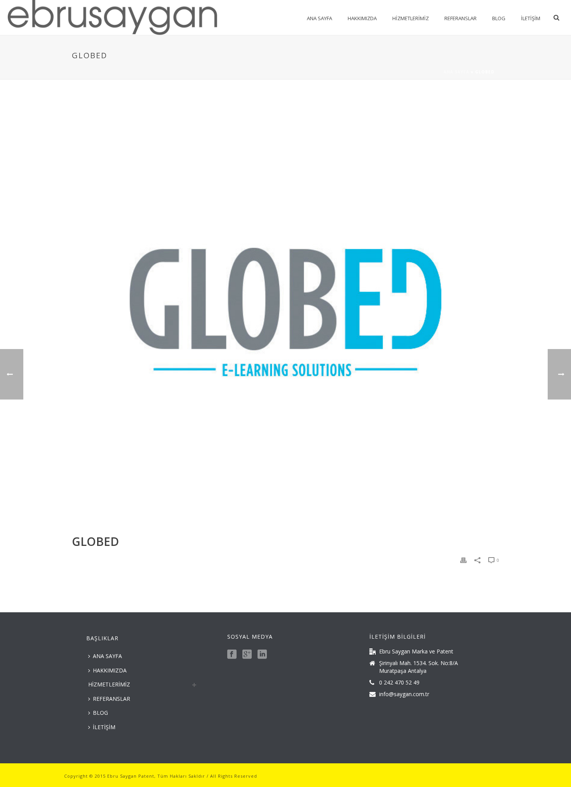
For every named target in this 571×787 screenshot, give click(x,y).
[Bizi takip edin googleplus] (247, 655)
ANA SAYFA (319, 18)
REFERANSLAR (460, 18)
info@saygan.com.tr (404, 694)
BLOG (498, 18)
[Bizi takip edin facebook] (232, 655)
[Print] (463, 559)
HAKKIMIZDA (362, 18)
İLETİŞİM (530, 18)
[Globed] (285, 312)
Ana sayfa (456, 72)
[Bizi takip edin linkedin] (262, 655)
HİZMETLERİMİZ (410, 18)
